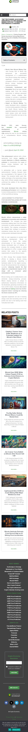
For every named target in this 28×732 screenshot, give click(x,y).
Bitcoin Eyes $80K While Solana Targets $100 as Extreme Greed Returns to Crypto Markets (14, 375)
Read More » (14, 350)
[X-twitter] (11, 703)
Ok (10, 729)
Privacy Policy (10, 717)
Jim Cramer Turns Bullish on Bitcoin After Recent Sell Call (14, 454)
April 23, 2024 (18, 150)
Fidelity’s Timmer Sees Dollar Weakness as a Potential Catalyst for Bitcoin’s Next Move (14, 334)
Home (3, 34)
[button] (1, 15)
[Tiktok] (14, 706)
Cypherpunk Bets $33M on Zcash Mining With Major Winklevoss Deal (14, 493)
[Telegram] (17, 703)
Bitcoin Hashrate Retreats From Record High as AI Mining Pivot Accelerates (14, 533)
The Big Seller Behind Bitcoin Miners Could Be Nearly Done (14, 415)
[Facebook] (6, 703)
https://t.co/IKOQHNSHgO (12, 145)
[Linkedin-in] (22, 703)
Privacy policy (16, 729)
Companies (9, 34)
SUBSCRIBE (14, 672)
